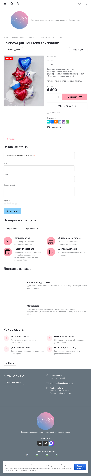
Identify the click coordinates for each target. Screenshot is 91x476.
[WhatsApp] (67, 121)
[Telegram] (59, 121)
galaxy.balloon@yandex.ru (61, 383)
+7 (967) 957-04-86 (14, 376)
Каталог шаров (18, 37)
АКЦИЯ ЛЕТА (31, 37)
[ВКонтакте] (52, 121)
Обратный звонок (13, 382)
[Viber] (63, 121)
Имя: (6, 164)
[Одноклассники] (56, 121)
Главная (6, 37)
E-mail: (6, 174)
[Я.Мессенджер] (48, 121)
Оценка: (7, 201)
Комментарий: (10, 185)
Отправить (12, 211)
